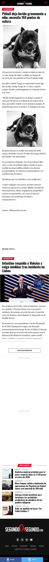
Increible (33, 546)
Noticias (14, 546)
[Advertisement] (24, 384)
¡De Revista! (23, 546)
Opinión (41, 546)
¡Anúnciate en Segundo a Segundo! (26, 549)
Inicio (7, 546)
